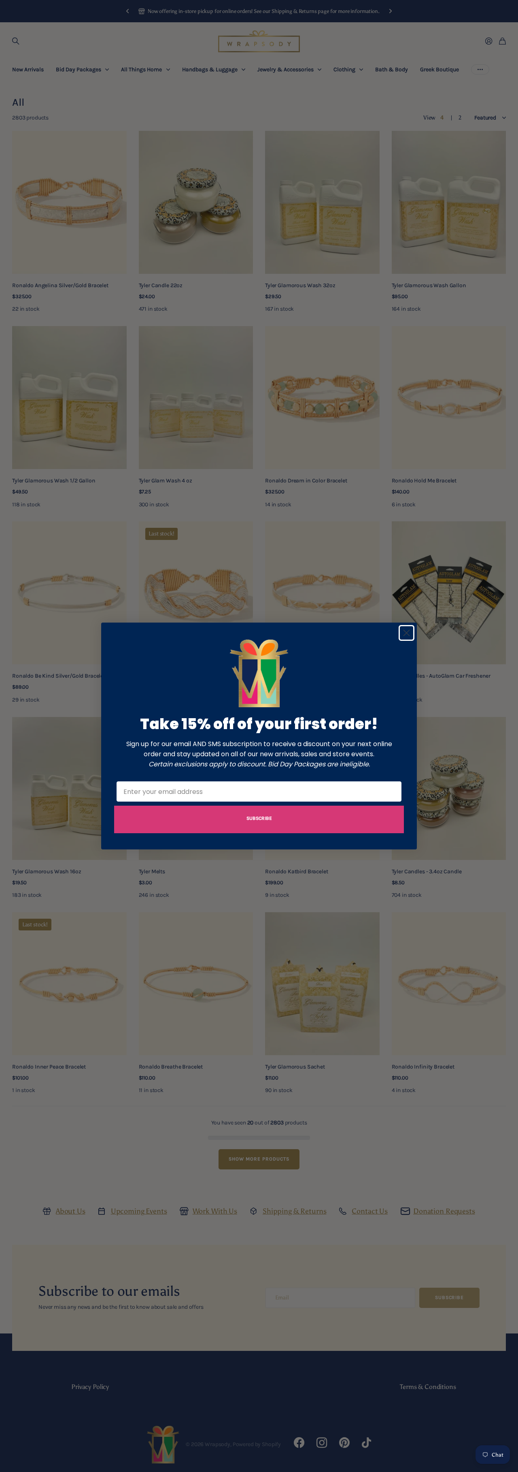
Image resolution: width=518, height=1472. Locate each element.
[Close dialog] (406, 633)
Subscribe (259, 818)
